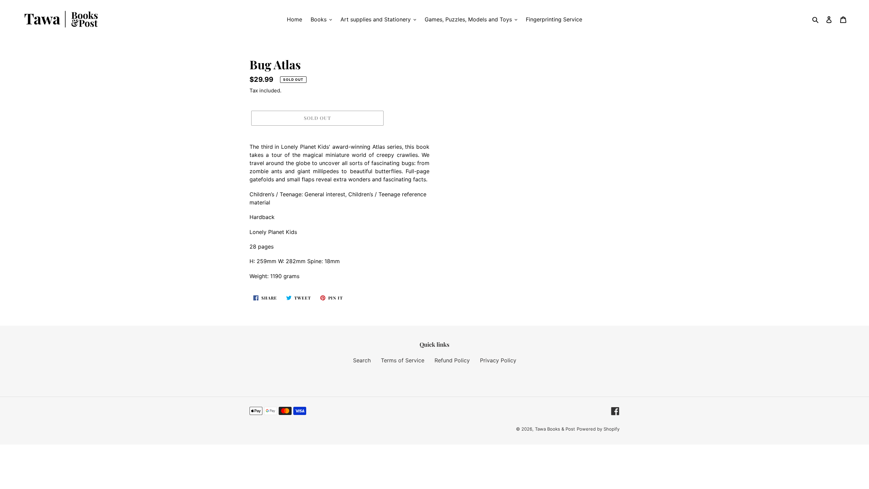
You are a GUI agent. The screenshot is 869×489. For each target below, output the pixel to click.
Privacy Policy (498, 360)
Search (362, 360)
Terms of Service (402, 360)
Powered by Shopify (598, 429)
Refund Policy (452, 360)
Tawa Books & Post (555, 429)
